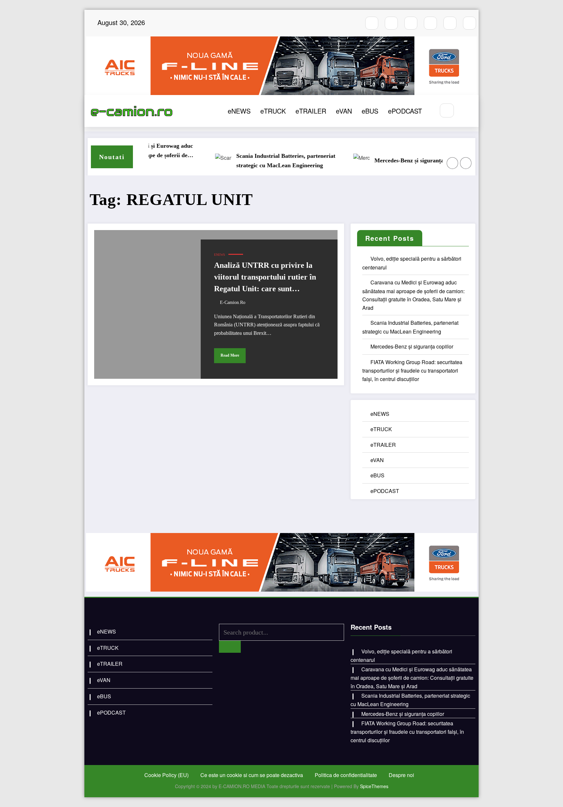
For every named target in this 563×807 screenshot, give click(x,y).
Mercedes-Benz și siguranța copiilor (403, 160)
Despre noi (401, 775)
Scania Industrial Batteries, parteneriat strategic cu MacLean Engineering (269, 161)
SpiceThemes (374, 786)
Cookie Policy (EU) (166, 775)
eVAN (344, 111)
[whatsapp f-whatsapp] (449, 23)
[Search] (447, 110)
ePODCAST (405, 111)
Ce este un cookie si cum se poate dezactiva (251, 775)
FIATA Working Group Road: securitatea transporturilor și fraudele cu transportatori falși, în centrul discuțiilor (412, 370)
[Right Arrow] (465, 163)
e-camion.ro (232, 302)
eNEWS (239, 111)
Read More (230, 355)
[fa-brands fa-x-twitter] (430, 23)
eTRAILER (311, 111)
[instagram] (391, 23)
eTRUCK (273, 111)
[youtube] (410, 23)
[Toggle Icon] (466, 111)
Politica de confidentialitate (346, 775)
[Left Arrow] (452, 163)
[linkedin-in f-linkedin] (469, 23)
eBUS (370, 111)
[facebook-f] (371, 23)
